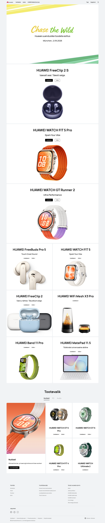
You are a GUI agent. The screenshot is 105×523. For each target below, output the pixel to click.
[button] (98, 2)
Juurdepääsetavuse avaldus (45, 493)
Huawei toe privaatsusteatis (45, 488)
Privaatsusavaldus (32, 518)
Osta (57, 80)
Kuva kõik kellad (14, 467)
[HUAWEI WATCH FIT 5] (75, 267)
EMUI (11, 495)
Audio (11, 490)
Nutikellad (12, 488)
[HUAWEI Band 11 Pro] (29, 360)
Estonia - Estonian (91, 518)
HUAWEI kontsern (72, 498)
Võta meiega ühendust (73, 502)
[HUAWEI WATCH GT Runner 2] (52, 213)
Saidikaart (12, 518)
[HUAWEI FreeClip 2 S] (52, 93)
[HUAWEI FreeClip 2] (29, 313)
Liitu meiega (70, 500)
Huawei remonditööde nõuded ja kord (47, 490)
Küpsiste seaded (47, 518)
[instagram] (18, 512)
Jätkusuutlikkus (71, 490)
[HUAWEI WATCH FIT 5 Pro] (52, 153)
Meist (69, 488)
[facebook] (11, 512)
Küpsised (40, 518)
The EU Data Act (42, 495)
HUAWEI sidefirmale (72, 495)
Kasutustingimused (21, 518)
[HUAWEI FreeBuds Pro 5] (29, 267)
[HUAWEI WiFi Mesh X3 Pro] (75, 313)
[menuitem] (23, 488)
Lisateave (49, 80)
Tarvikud (12, 493)
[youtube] (14, 512)
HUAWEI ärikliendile (72, 493)
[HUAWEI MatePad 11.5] (75, 360)
